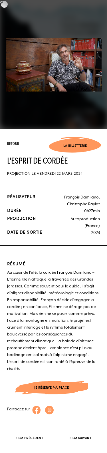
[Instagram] (49, 410)
